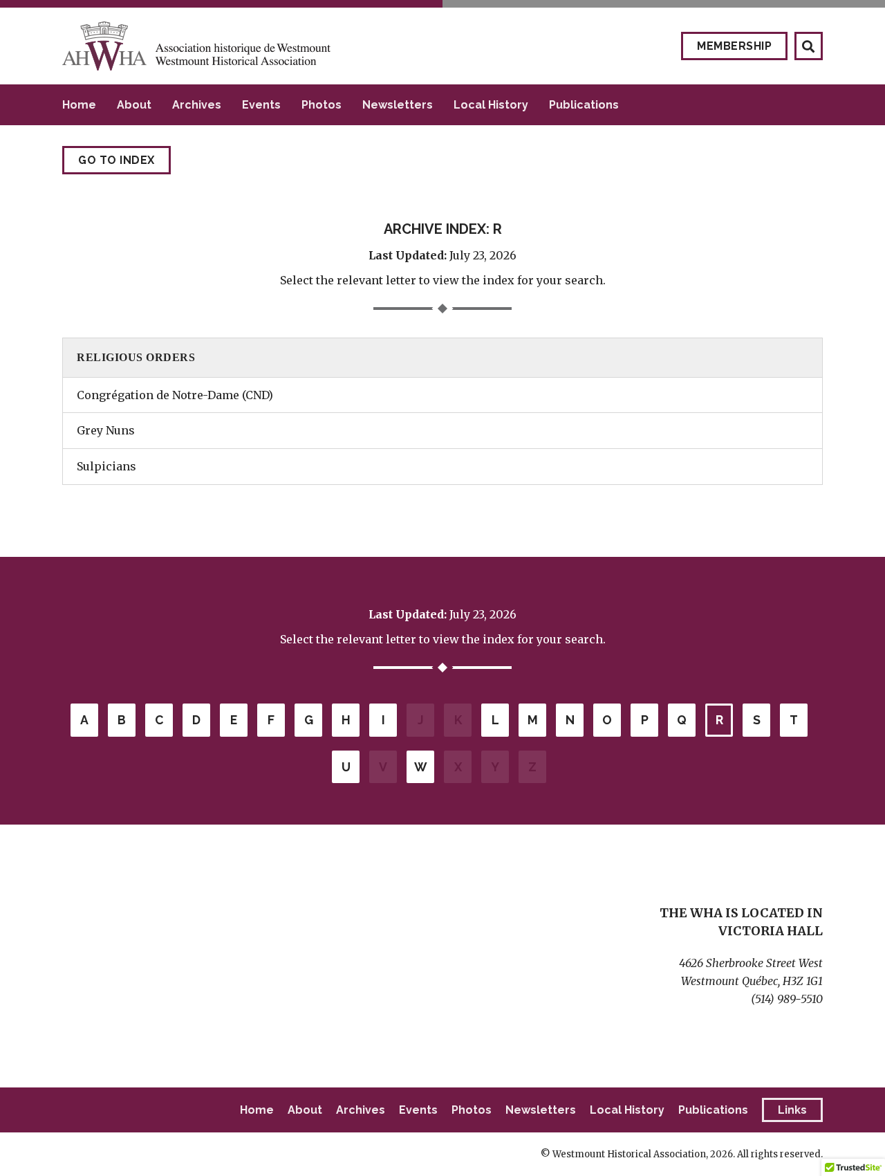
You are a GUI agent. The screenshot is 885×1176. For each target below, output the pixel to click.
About (134, 104)
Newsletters (397, 104)
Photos (321, 104)
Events (261, 104)
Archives (196, 104)
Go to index (116, 160)
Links (792, 1110)
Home (79, 104)
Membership (734, 46)
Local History (491, 104)
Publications (584, 104)
